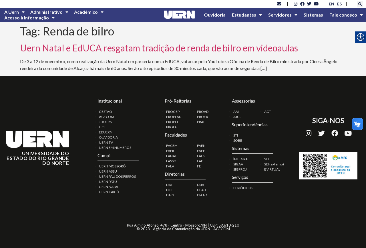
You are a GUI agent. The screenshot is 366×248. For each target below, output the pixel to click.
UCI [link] (102, 127)
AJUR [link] (237, 117)
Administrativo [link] (46, 12)
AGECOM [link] (106, 117)
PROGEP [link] (173, 111)
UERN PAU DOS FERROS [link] (117, 176)
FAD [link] (200, 161)
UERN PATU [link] (108, 181)
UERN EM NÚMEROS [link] (115, 147)
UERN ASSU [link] (108, 171)
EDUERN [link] (105, 132)
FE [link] (199, 166)
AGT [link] (267, 111)
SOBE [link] (237, 140)
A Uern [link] (11, 12)
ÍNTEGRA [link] (240, 159)
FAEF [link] (201, 151)
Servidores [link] (280, 14)
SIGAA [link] (238, 164)
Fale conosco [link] (343, 14)
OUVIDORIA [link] (108, 137)
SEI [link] (266, 159)
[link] (279, 3)
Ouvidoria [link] (215, 14)
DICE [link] (170, 190)
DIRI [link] (169, 185)
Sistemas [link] (313, 14)
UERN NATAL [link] (109, 187)
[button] (360, 4)
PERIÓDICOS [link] (243, 188)
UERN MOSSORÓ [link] (112, 166)
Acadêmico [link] (86, 12)
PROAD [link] (202, 111)
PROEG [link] (172, 127)
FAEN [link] (201, 145)
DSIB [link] (200, 185)
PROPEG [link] (173, 122)
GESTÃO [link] (105, 111)
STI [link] (235, 135)
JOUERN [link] (105, 122)
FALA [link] (170, 166)
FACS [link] (201, 156)
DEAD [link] (201, 190)
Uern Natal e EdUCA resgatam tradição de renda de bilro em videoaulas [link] (159, 47)
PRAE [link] (201, 122)
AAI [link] (236, 111)
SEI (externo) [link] (274, 164)
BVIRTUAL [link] (272, 169)
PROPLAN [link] (174, 117)
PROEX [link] (202, 117)
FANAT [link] (171, 156)
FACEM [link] (172, 145)
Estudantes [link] (244, 14)
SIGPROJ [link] (240, 169)
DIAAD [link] (202, 195)
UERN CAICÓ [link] (109, 192)
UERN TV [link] (106, 142)
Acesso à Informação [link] (26, 17)
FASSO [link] (171, 161)
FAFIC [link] (170, 151)
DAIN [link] (170, 195)
